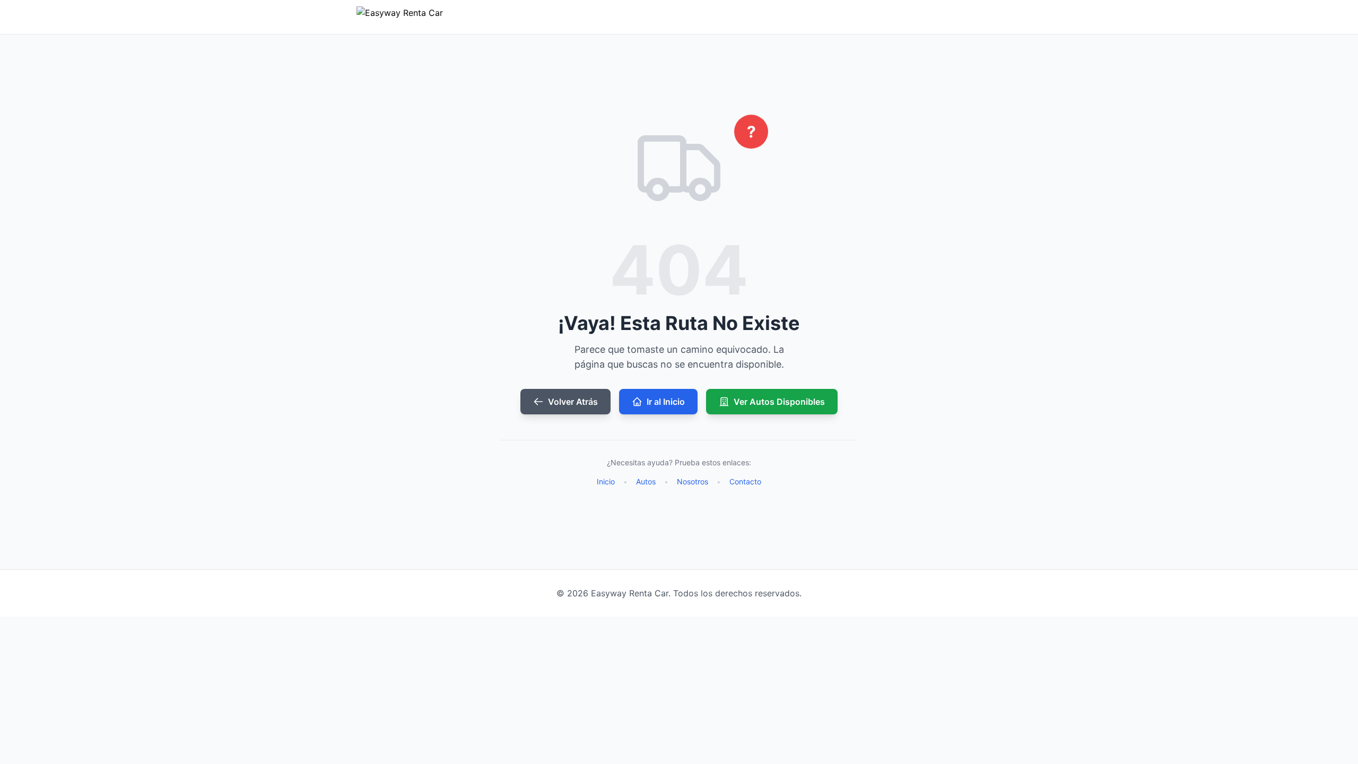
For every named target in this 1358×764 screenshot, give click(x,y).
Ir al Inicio (666, 401)
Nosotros (692, 481)
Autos (646, 481)
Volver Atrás (573, 401)
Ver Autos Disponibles (779, 401)
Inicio (606, 481)
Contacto (745, 481)
